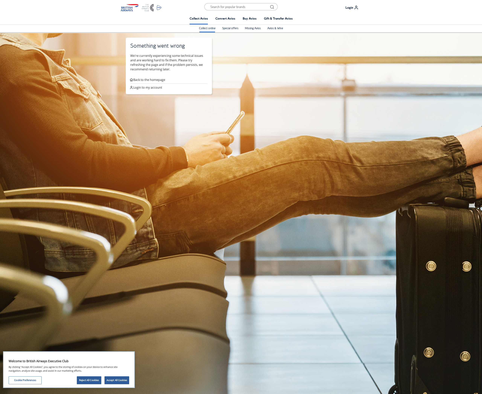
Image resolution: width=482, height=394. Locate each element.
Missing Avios (253, 28)
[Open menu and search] (272, 6)
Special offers (230, 28)
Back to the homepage (149, 80)
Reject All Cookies (89, 380)
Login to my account (147, 87)
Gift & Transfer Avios (278, 18)
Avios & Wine (275, 28)
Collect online (207, 28)
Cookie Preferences (25, 380)
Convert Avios (225, 18)
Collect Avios (199, 18)
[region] (69, 369)
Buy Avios (249, 18)
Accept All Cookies (117, 380)
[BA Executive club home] (141, 7)
